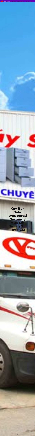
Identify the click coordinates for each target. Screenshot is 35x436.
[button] (34, 1)
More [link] (31, 1)
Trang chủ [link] (13, 1)
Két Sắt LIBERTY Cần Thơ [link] (20, 1)
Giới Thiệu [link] (27, 1)
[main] (17, 219)
